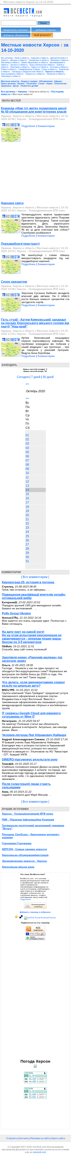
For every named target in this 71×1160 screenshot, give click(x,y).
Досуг (16, 86)
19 (27, 511)
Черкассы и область (35, 74)
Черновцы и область (10, 76)
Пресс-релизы (8, 83)
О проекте (11, 1138)
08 (27, 464)
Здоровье (6, 86)
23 (27, 527)
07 (27, 460)
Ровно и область (9, 69)
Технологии (60, 83)
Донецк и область (18, 60)
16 (27, 498)
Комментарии (46, 126)
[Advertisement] (33, 172)
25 (27, 536)
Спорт (41, 83)
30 (27, 557)
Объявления (45, 81)
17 (27, 502)
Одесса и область (40, 67)
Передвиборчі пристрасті (20, 243)
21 (27, 519)
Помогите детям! (29, 86)
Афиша (58, 81)
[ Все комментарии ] (35, 577)
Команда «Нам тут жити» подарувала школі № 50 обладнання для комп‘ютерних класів (33, 110)
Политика (32, 83)
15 (27, 494)
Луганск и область (19, 65)
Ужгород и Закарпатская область (28, 71)
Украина (22, 91)
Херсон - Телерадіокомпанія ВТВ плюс (41, 118)
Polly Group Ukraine (16, 613)
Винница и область (60, 60)
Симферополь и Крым (29, 69)
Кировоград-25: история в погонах (28, 582)
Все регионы (7, 58)
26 (27, 540)
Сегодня (23, 377)
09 (27, 468)
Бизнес (21, 83)
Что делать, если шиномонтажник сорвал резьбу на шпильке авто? (33, 684)
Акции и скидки (29, 81)
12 (27, 481)
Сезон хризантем (14, 281)
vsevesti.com (39, 1152)
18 (27, 506)
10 (27, 473)
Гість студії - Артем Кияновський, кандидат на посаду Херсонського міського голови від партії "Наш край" (35, 323)
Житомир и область (10, 62)
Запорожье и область (39, 60)
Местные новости (10, 81)
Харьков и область (40, 58)
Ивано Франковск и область (35, 62)
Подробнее (28, 126)
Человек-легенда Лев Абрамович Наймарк (34, 735)
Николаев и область (20, 67)
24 (27, 531)
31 (27, 561)
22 (27, 523)
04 (27, 448)
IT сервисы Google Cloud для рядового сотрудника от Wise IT (31, 715)
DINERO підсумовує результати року (30, 759)
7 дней (35, 377)
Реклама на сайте (40, 1138)
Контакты (24, 1138)
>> (27, 398)
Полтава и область (59, 67)
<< (27, 384)
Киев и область (22, 58)
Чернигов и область (56, 74)
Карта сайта (58, 1138)
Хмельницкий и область (12, 74)
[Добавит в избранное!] (16, 918)
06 (27, 456)
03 (27, 443)
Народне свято (12, 203)
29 (27, 552)
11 (27, 477)
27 (27, 544)
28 (27, 548)
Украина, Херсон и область (17, 115)
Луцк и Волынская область (42, 65)
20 (27, 515)
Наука (49, 83)
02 (27, 439)
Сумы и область (49, 69)
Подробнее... (26, 899)
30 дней (48, 377)
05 (27, 452)
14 (27, 489)
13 (27, 485)
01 (27, 435)
